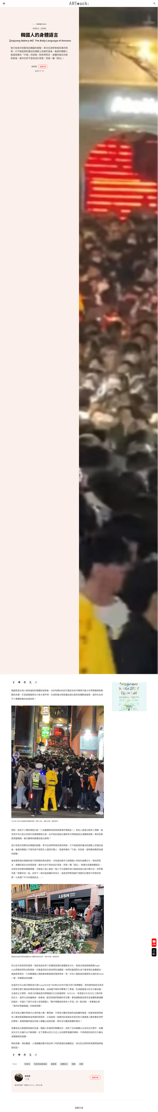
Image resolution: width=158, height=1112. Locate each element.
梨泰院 (27, 1064)
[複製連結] (36, 682)
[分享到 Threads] (24, 682)
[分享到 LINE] (19, 682)
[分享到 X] (30, 682)
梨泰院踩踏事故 (40, 1064)
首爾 (81, 1064)
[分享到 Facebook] (13, 682)
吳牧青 (34, 66)
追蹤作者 (43, 66)
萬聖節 (53, 1064)
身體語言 (64, 1064)
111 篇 (27, 1079)
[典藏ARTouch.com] (79, 3)
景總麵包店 (36, 28)
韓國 (73, 1064)
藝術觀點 (43, 28)
